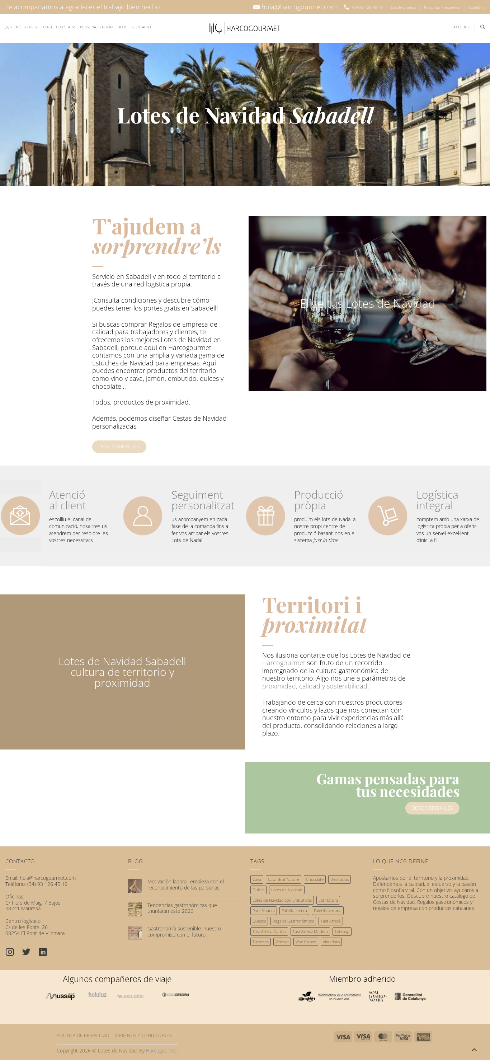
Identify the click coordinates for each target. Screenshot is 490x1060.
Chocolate (315, 879)
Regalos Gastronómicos (293, 921)
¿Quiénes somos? (21, 26)
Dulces (258, 889)
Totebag (342, 931)
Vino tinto (331, 941)
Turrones (261, 941)
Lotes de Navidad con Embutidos (282, 900)
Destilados (339, 879)
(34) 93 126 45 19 (47, 884)
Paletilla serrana (327, 910)
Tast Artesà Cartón (269, 931)
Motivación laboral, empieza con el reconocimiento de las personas (185, 885)
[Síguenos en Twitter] (30, 953)
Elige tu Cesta (56, 26)
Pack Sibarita (264, 910)
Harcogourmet (283, 662)
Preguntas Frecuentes (442, 7)
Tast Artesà (331, 921)
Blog (122, 26)
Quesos (259, 921)
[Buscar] (482, 27)
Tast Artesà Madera (310, 931)
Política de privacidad (83, 1035)
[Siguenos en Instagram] (13, 953)
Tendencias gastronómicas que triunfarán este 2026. (182, 908)
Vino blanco (306, 941)
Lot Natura (328, 900)
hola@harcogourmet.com (299, 7)
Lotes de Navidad (286, 889)
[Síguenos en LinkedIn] (46, 953)
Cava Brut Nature (283, 879)
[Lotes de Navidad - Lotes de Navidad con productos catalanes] (245, 28)
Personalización (96, 26)
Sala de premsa (403, 7)
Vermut (282, 941)
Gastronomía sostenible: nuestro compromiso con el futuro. (184, 932)
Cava (257, 879)
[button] (461, 27)
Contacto (141, 26)
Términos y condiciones (143, 1035)
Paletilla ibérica (294, 910)
